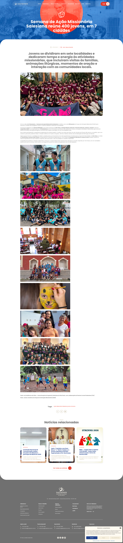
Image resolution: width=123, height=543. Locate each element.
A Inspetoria (22, 511)
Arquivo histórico (58, 507)
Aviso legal (113, 540)
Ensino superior (41, 512)
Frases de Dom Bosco (59, 511)
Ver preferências (115, 537)
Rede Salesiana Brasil (24, 509)
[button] (120, 528)
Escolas (40, 510)
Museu (56, 509)
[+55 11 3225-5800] (54, 526)
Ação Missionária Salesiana (60, 406)
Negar (103, 537)
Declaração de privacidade (105, 540)
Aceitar (92, 537)
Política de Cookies (96, 540)
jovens (69, 406)
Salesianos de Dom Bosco (24, 506)
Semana (73, 406)
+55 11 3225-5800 (59, 526)
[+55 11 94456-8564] (72, 526)
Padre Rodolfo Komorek (24, 515)
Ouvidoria (75, 508)
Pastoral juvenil (41, 506)
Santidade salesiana (24, 513)
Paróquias (41, 514)
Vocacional (75, 504)
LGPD (73, 510)
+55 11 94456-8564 (77, 526)
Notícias (74, 506)
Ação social (41, 508)
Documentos (57, 513)
